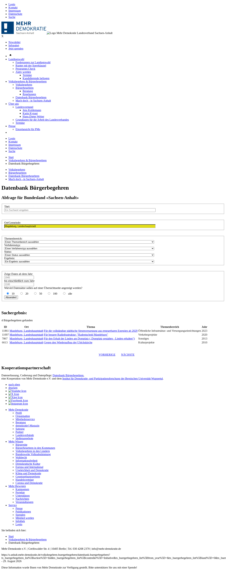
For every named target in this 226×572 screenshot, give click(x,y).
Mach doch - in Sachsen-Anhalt (33, 100)
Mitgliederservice (25, 419)
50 (40, 293)
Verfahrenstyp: (12, 245)
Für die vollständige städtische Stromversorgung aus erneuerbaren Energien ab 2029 (91, 330)
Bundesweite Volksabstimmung (33, 454)
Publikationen (23, 511)
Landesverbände (25, 435)
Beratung (28, 91)
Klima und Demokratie (28, 473)
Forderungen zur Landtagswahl (33, 62)
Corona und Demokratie (29, 482)
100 (55, 293)
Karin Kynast (30, 113)
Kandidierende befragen (36, 78)
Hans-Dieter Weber (33, 116)
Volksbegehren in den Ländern (33, 451)
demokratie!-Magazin (27, 425)
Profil (19, 412)
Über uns (13, 103)
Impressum (14, 10)
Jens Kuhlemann (32, 110)
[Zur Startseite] (24, 33)
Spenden (20, 514)
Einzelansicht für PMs (28, 129)
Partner (19, 431)
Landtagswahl (16, 59)
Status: (8, 251)
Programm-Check (25, 68)
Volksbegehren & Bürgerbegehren (27, 81)
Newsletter (14, 42)
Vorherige (107, 354)
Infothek (20, 521)
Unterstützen (23, 495)
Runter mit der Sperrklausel (31, 65)
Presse (12, 126)
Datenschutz (15, 13)
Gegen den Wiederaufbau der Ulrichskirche (68, 342)
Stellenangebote (24, 438)
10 (13, 293)
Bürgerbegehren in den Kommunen (35, 447)
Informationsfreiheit (26, 460)
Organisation (23, 416)
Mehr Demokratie (18, 409)
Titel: (7, 206)
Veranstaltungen (24, 502)
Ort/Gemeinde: (12, 222)
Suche (11, 17)
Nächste (128, 354)
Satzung (20, 428)
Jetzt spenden (15, 48)
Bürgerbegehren (25, 87)
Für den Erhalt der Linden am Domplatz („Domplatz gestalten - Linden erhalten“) (89, 338)
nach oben (14, 384)
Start (11, 157)
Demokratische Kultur (28, 463)
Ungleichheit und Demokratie (32, 470)
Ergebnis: (9, 258)
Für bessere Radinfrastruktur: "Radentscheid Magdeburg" (76, 334)
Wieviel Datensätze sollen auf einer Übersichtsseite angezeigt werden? (43, 287)
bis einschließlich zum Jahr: (19, 280)
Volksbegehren (24, 84)
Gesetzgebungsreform (28, 476)
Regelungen (29, 94)
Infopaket (13, 45)
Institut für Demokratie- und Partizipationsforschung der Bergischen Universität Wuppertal (112, 378)
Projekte (20, 492)
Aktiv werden (23, 71)
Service (12, 505)
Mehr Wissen (15, 441)
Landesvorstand (24, 106)
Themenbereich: (13, 238)
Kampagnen (22, 489)
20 (27, 293)
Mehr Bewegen (17, 486)
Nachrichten (22, 498)
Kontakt (12, 7)
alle (69, 293)
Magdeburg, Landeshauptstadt (26, 330)
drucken (12, 387)
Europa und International (29, 466)
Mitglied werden (25, 517)
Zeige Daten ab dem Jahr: (18, 273)
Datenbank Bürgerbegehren (31, 97)
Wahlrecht (21, 457)
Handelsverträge (25, 479)
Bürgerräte (21, 444)
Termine (27, 75)
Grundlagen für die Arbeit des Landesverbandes (42, 119)
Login (11, 4)
